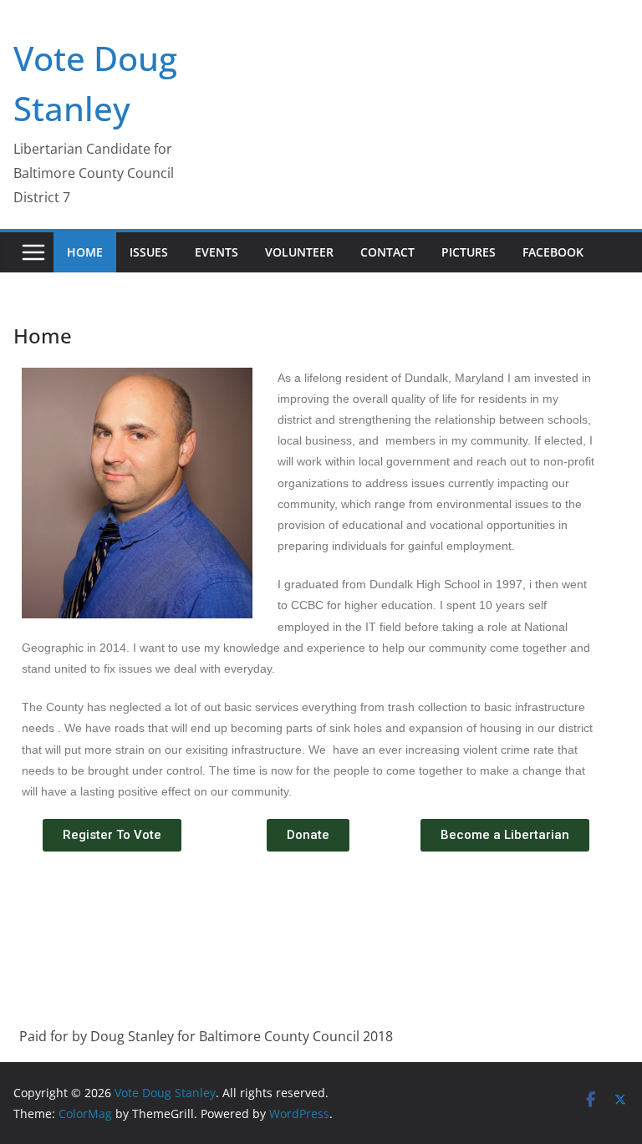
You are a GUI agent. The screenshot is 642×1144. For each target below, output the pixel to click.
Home (85, 252)
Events (216, 252)
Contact (387, 252)
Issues (149, 252)
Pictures (468, 252)
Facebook (552, 252)
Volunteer (299, 252)
